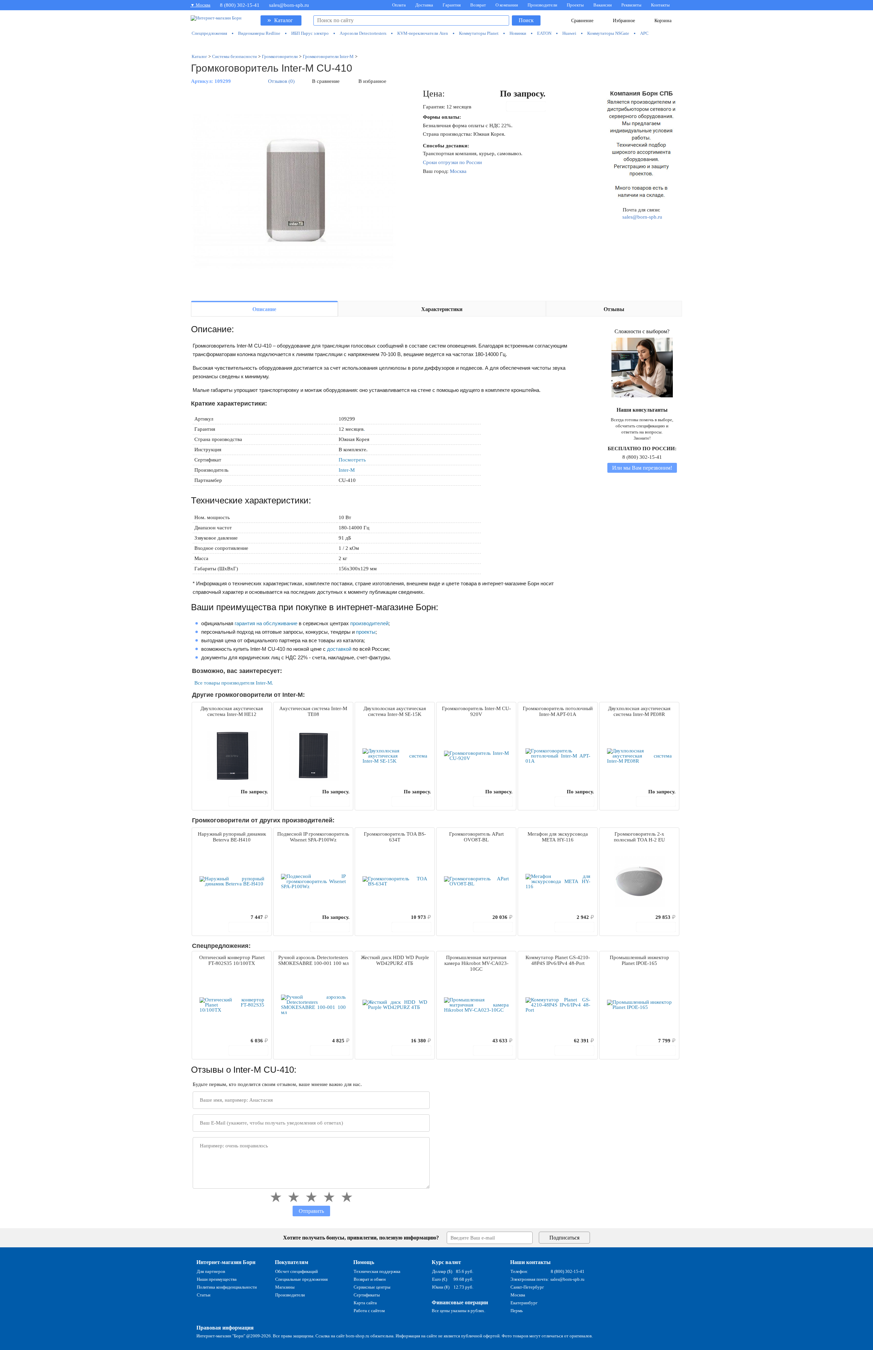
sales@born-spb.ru (289, 5)
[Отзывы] (209, 791)
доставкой (339, 649)
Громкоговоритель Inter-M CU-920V (476, 711)
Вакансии (602, 5)
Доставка (424, 5)
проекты (365, 632)
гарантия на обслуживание (266, 623)
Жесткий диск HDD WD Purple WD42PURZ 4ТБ (395, 960)
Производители (542, 5)
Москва (458, 171)
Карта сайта (365, 1302)
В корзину (529, 106)
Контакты (660, 5)
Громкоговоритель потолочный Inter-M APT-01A (558, 711)
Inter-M (347, 470)
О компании (506, 5)
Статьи (203, 1294)
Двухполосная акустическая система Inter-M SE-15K (395, 711)
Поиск (526, 20)
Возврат (478, 5)
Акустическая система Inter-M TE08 (313, 711)
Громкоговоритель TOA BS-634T (395, 836)
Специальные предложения (301, 1279)
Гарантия (452, 5)
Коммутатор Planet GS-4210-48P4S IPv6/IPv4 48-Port (558, 960)
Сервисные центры (372, 1287)
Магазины (285, 1287)
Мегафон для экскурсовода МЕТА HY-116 (558, 836)
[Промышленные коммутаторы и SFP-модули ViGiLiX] (436, 45)
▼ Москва (200, 5)
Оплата (399, 5)
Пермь (517, 1310)
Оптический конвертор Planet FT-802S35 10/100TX (232, 960)
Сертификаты (367, 1294)
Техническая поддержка (377, 1271)
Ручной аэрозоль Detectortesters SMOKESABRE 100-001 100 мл (313, 960)
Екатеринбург (524, 1302)
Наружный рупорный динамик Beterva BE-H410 (232, 836)
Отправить (311, 1211)
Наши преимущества (217, 1279)
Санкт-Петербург (527, 1287)
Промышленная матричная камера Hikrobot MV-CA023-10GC (476, 963)
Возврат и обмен (370, 1279)
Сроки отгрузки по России (452, 162)
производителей (369, 623)
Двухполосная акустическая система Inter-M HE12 (232, 711)
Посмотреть (352, 460)
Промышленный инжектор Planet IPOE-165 (639, 960)
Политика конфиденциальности (227, 1287)
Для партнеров (211, 1271)
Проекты (575, 5)
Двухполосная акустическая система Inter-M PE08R (639, 711)
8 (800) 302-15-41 (240, 5)
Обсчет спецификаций (296, 1271)
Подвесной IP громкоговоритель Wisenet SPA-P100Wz (313, 836)
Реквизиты (631, 5)
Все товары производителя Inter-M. (233, 683)
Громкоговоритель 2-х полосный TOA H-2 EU (639, 836)
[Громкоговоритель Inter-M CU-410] (293, 191)
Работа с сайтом (369, 1310)
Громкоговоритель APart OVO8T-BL (476, 836)
